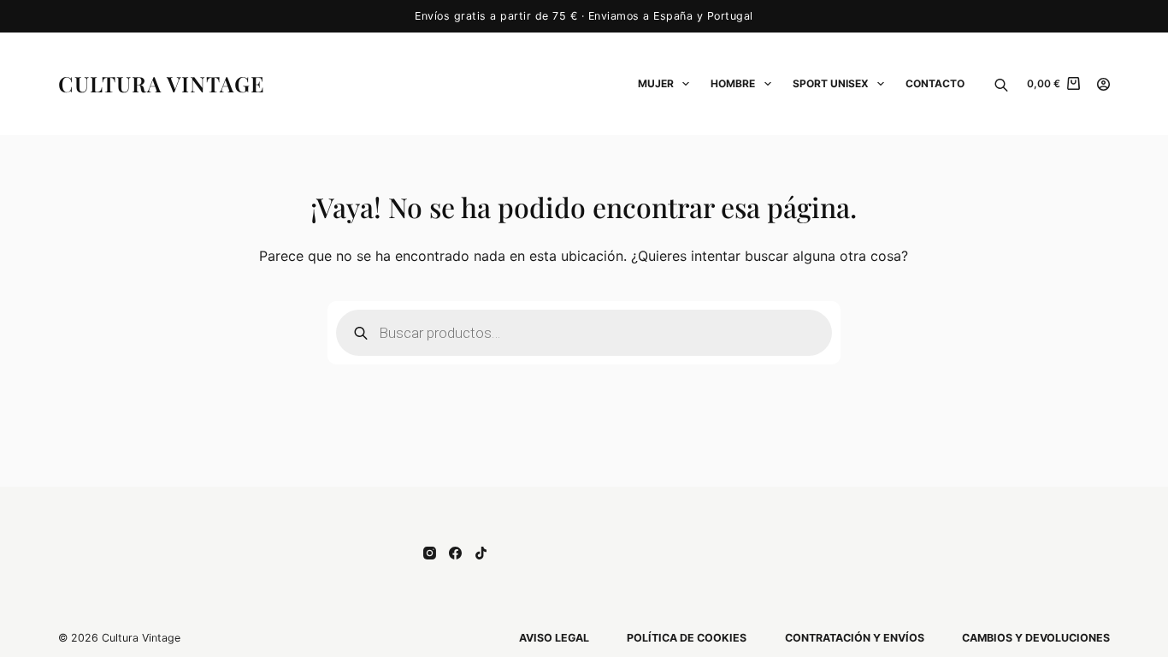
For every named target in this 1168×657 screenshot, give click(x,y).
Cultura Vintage (161, 83)
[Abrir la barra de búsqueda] (1001, 84)
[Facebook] (455, 553)
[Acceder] (1103, 84)
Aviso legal (554, 637)
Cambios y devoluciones (1036, 637)
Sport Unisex (831, 83)
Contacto (934, 83)
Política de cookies (686, 637)
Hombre (733, 83)
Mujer (656, 83)
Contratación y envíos (854, 637)
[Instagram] (429, 553)
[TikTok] (481, 553)
